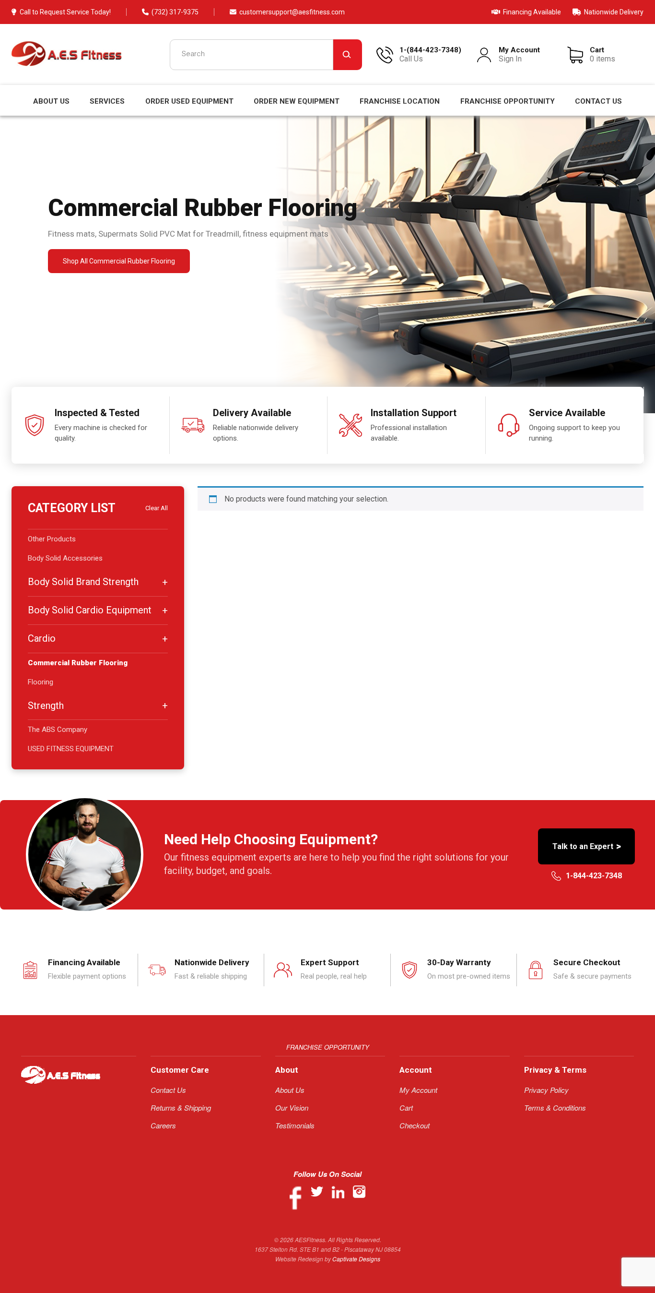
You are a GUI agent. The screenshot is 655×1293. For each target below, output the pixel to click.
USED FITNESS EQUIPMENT (71, 748)
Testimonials (295, 1125)
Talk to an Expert (586, 846)
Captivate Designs (356, 1259)
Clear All (156, 508)
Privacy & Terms (555, 1070)
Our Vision (291, 1107)
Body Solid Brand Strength (83, 581)
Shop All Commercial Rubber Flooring (119, 261)
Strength (46, 705)
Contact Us (598, 101)
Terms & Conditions (555, 1107)
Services (107, 101)
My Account (418, 1090)
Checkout (414, 1125)
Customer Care (180, 1070)
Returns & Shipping (181, 1107)
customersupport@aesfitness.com (292, 12)
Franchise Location (400, 101)
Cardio (42, 638)
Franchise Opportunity (507, 101)
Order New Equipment (296, 101)
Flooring (40, 682)
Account (415, 1070)
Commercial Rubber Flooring (78, 662)
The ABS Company (57, 729)
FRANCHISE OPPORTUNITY (327, 1047)
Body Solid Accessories (65, 558)
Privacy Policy (546, 1090)
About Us (51, 101)
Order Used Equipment (189, 101)
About (286, 1070)
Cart (406, 1107)
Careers (163, 1125)
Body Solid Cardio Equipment (90, 610)
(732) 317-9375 (175, 12)
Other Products (52, 539)
